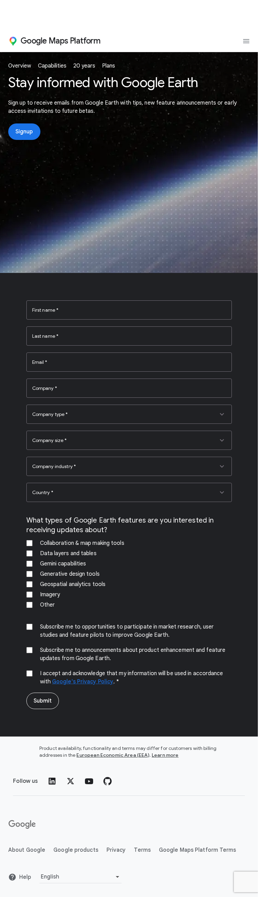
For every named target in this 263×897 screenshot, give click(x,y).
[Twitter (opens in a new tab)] (70, 781)
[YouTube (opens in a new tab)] (89, 781)
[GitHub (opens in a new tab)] (107, 781)
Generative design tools (70, 574)
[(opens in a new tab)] (22, 824)
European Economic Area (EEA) (112, 755)
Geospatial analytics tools (73, 584)
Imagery (50, 594)
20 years (84, 65)
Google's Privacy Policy (82, 681)
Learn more (165, 755)
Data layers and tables (68, 553)
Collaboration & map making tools (82, 543)
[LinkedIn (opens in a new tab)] (52, 781)
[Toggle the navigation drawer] (246, 41)
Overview (19, 65)
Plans (108, 65)
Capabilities (52, 65)
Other (47, 604)
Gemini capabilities (63, 563)
